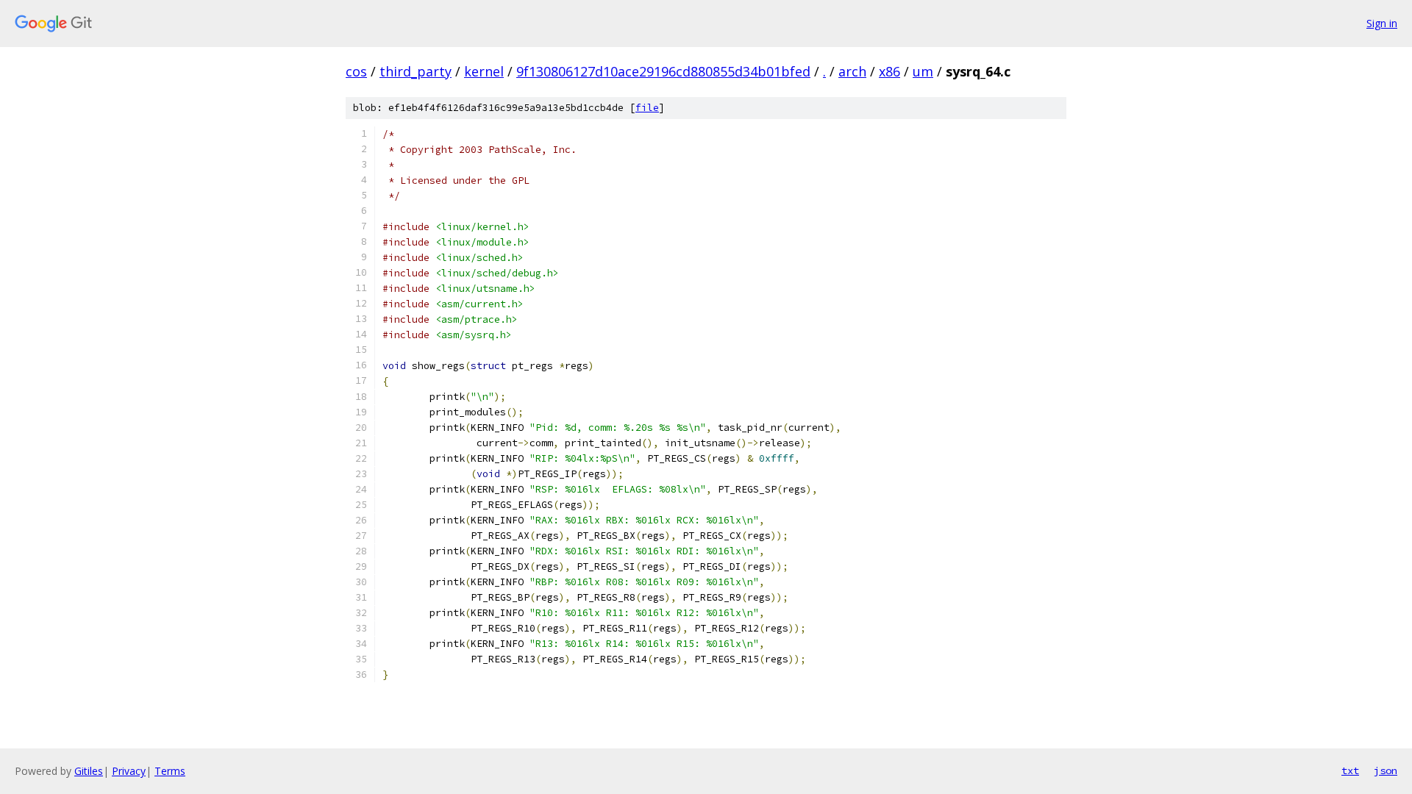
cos (356, 71)
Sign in (1381, 23)
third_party (415, 71)
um (923, 71)
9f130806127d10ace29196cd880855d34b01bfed (663, 71)
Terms (169, 771)
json (1385, 770)
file (647, 107)
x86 (889, 71)
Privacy (129, 771)
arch (852, 71)
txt (1350, 770)
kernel (484, 71)
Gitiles (88, 771)
